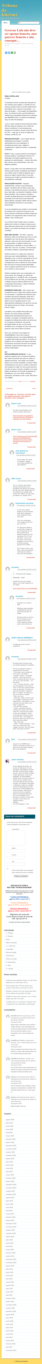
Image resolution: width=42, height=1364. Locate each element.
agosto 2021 (10, 1285)
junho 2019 (9, 1331)
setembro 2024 (11, 1194)
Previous (9, 388)
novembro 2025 (11, 1149)
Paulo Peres (10, 955)
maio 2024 (9, 1207)
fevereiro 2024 (10, 1217)
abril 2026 (9, 1132)
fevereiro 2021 (10, 1298)
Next (34, 388)
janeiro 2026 (10, 1142)
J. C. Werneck (10, 946)
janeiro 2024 (10, 1220)
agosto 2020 (10, 1314)
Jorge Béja (9, 949)
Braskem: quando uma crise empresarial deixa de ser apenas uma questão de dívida (23, 1061)
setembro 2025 (11, 1155)
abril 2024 (9, 1210)
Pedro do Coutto (11, 959)
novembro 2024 (11, 1188)
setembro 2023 (11, 1233)
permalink (32, 381)
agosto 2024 (10, 1197)
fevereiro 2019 (10, 1344)
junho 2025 (9, 1165)
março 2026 (10, 1136)
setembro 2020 (11, 1311)
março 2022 (10, 1282)
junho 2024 (9, 1204)
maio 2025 (9, 1168)
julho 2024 (9, 1201)
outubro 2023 (10, 1230)
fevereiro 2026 (10, 1139)
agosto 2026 (10, 1119)
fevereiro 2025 (10, 1178)
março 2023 (10, 1249)
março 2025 (10, 1175)
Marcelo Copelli (11, 952)
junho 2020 (9, 1321)
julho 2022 (9, 1269)
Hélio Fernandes (11, 942)
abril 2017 (9, 1347)
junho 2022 (9, 1272)
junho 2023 (9, 1243)
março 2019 (10, 1340)
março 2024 (10, 1214)
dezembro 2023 (11, 1223)
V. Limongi (9, 968)
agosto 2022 (10, 1266)
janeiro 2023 (10, 1256)
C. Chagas (9, 933)
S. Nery (8, 965)
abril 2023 (9, 1246)
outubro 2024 (10, 1191)
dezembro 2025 (11, 1145)
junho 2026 (9, 1126)
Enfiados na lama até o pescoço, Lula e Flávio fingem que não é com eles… (23, 1042)
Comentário (16, 829)
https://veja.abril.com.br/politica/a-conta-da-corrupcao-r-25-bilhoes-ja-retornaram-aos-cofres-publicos (23, 417)
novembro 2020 (11, 1305)
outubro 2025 (10, 1152)
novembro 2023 (11, 1227)
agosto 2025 (10, 1158)
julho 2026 (9, 1123)
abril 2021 (9, 1295)
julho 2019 (9, 1327)
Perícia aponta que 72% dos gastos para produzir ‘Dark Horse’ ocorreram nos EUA (23, 1018)
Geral (20, 381)
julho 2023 (9, 1240)
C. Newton (9, 936)
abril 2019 (9, 1337)
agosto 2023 (10, 1236)
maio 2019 (9, 1334)
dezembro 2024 (11, 1184)
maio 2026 (9, 1129)
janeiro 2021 (10, 1301)
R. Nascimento (11, 962)
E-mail (14, 855)
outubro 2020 (10, 1308)
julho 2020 (9, 1318)
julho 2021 (9, 1288)
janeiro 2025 (10, 1181)
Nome (14, 848)
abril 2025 (9, 1171)
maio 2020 (9, 1324)
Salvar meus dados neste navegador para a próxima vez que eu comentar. (22, 871)
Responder (32, 423)
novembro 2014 (11, 1350)
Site (13, 861)
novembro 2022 (11, 1262)
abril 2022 (9, 1279)
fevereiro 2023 (10, 1253)
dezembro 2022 (11, 1259)
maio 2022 (9, 1275)
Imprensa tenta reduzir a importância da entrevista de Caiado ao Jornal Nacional (23, 1079)
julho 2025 (9, 1162)
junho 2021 (9, 1292)
